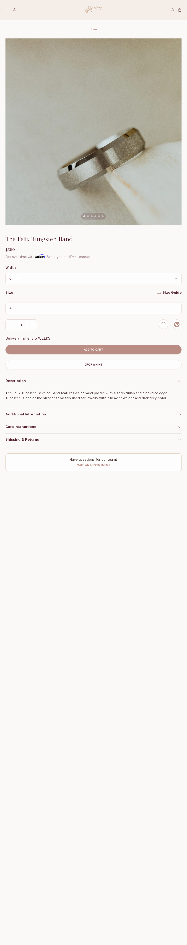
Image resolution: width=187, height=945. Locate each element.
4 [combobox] (10, 308)
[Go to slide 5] (99, 216)
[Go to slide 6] (103, 216)
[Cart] (179, 10)
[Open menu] (7, 10)
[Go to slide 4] (95, 216)
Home (94, 29)
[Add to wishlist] (163, 324)
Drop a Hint (94, 364)
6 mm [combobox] (13, 278)
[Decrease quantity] (11, 325)
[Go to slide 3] (92, 216)
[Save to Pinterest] (177, 324)
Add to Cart (93, 349)
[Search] (172, 10)
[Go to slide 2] (88, 216)
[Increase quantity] (32, 325)
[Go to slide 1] (84, 216)
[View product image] (93, 131)
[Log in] (14, 10)
